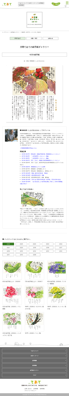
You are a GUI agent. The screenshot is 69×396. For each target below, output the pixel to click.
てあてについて (23, 3)
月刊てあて (17, 38)
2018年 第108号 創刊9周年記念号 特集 (33, 175)
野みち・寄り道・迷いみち (53, 139)
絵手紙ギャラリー (15, 32)
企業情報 (35, 388)
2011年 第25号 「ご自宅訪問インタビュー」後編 (35, 158)
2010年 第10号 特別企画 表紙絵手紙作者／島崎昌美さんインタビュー (41, 154)
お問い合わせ (28, 388)
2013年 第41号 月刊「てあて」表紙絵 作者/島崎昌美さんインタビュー (41, 160)
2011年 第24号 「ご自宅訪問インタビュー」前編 (35, 156)
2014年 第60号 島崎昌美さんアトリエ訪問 (33, 166)
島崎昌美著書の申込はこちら (29, 148)
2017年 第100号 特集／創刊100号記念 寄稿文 (35, 173)
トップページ (5, 32)
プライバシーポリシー (30, 390)
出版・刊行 (34, 38)
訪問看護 (41, 3)
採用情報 (21, 5)
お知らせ (50, 38)
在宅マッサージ (33, 3)
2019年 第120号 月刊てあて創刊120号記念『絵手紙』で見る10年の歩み (41, 179)
